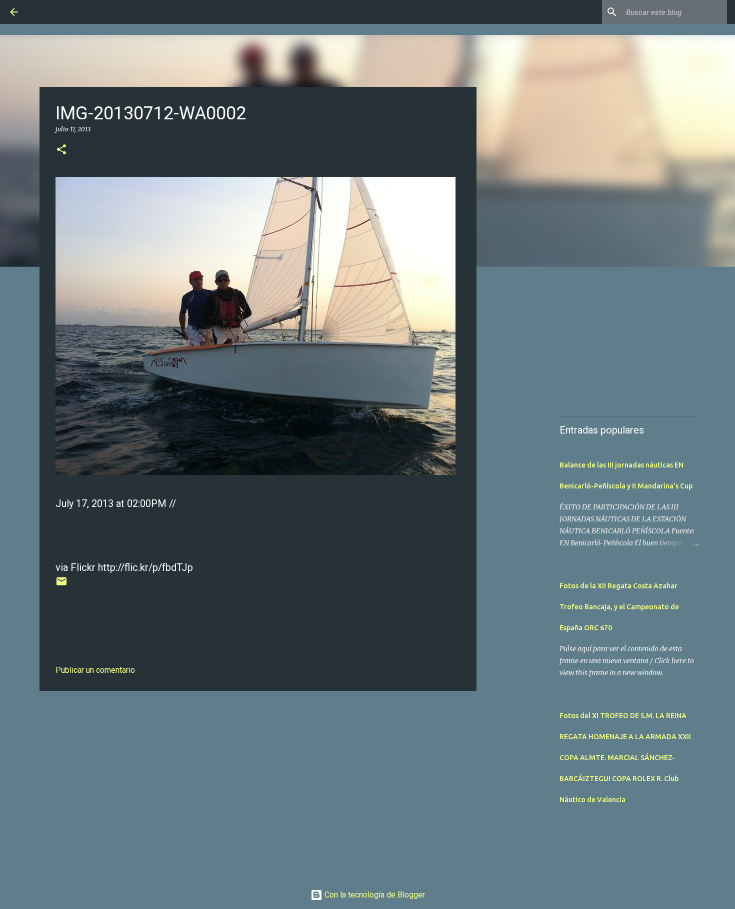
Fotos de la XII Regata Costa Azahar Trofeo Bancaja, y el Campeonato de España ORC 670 (619, 607)
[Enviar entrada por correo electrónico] (62, 585)
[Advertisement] (258, 776)
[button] (62, 150)
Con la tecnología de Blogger (373, 895)
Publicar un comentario (95, 670)
